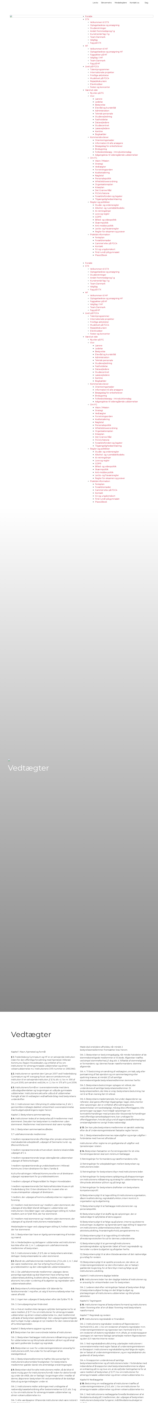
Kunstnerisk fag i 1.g (99, 34)
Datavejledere (102, 122)
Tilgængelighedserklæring (108, 199)
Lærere (98, 99)
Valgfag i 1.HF (96, 58)
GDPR (98, 217)
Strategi (99, 164)
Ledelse (99, 102)
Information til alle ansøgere (109, 143)
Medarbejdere (121, 3)
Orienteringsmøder (104, 140)
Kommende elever (99, 137)
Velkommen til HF (99, 49)
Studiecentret (102, 125)
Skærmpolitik (101, 223)
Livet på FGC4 (92, 66)
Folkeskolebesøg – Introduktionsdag (113, 152)
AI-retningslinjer (103, 211)
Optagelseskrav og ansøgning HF (106, 52)
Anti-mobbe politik (104, 226)
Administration (102, 111)
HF (86, 46)
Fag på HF (95, 63)
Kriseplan (99, 187)
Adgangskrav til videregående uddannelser (116, 155)
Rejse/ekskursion (98, 81)
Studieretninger (98, 28)
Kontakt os (134, 3)
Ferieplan (99, 237)
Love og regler (102, 214)
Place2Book (101, 255)
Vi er (92, 96)
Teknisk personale (104, 114)
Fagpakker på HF (98, 55)
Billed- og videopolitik (105, 220)
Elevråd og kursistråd (105, 108)
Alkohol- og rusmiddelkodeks (109, 208)
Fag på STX (95, 43)
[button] (114, 260)
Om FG (93, 158)
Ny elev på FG (97, 93)
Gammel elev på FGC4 (106, 243)
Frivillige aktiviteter (99, 75)
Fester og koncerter (100, 87)
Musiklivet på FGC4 (99, 78)
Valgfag (94, 40)
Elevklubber (96, 84)
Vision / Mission (102, 161)
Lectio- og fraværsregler (107, 229)
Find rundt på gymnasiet (107, 252)
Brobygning (101, 149)
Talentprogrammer (99, 69)
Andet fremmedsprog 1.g (102, 31)
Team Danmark (97, 37)
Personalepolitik (103, 178)
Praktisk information (100, 234)
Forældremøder (103, 240)
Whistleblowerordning (106, 181)
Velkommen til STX (99, 22)
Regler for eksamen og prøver (110, 231)
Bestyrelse (100, 105)
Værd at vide (91, 90)
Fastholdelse (101, 119)
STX (87, 19)
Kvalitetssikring (102, 172)
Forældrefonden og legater (108, 196)
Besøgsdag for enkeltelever (109, 146)
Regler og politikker (100, 202)
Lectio (95, 3)
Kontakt (99, 246)
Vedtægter (100, 167)
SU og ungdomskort (105, 249)
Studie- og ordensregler (107, 205)
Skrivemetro (106, 3)
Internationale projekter (102, 72)
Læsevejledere (102, 128)
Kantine (99, 131)
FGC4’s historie (102, 193)
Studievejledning (103, 116)
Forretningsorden (104, 170)
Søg (146, 3)
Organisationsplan (104, 184)
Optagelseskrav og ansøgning (104, 25)
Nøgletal (99, 175)
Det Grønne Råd (103, 190)
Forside (88, 16)
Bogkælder (100, 134)
